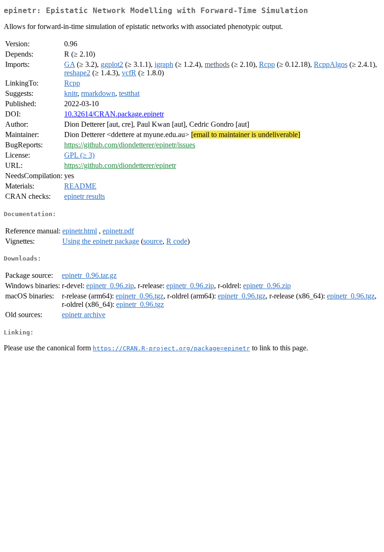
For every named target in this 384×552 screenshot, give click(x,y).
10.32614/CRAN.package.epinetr (114, 114)
